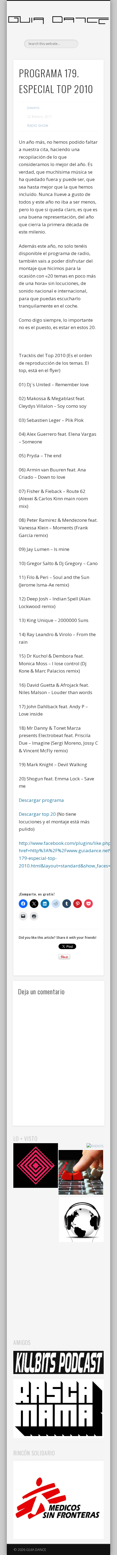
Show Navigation (90, 48)
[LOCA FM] (35, 1166)
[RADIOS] (95, 1146)
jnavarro (33, 107)
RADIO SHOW (37, 125)
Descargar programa (41, 800)
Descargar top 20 (37, 814)
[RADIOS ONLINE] (81, 1220)
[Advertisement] (58, 1285)
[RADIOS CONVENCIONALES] (81, 1173)
